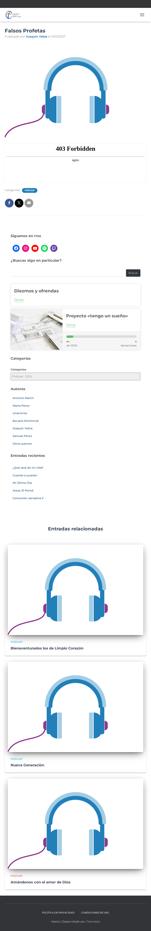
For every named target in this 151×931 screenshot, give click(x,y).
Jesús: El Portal (23, 490)
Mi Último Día (22, 483)
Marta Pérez (21, 405)
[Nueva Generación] (75, 706)
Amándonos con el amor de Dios (41, 882)
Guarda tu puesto (25, 475)
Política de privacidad (58, 912)
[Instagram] (25, 248)
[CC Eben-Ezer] (15, 15)
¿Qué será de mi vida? (28, 467)
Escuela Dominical (26, 421)
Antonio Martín (23, 398)
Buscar (133, 273)
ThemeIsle (93, 921)
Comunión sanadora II (28, 498)
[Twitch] (53, 248)
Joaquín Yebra (22, 428)
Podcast (30, 190)
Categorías (18, 369)
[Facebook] (16, 248)
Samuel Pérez (22, 436)
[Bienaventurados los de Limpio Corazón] (75, 589)
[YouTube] (35, 248)
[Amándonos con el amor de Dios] (75, 823)
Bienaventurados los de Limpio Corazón (47, 648)
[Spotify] (44, 248)
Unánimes (20, 413)
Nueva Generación (27, 765)
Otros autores (22, 443)
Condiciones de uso (95, 912)
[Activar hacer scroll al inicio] (143, 923)
